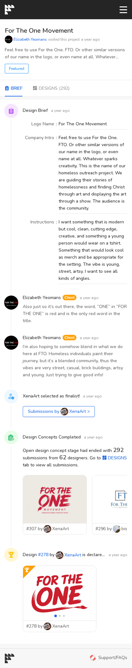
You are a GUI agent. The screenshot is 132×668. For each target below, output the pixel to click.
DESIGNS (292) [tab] (54, 88)
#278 (43, 555)
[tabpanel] (66, 372)
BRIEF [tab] (16, 88)
